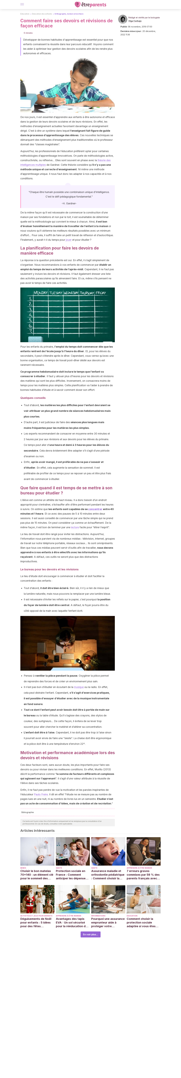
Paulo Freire (41, 794)
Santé (59, 868)
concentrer (95, 509)
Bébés (23, 868)
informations (98, 916)
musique (79, 687)
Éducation (24, 14)
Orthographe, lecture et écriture (68, 14)
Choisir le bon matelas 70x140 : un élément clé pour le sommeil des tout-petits (36, 874)
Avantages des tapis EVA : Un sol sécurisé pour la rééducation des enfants (72, 922)
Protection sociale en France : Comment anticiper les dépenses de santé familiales (71, 874)
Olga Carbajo (135, 21)
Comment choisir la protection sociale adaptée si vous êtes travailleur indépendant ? (143, 922)
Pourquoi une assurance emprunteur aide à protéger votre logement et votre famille (108, 922)
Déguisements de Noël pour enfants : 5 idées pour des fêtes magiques (35, 922)
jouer (69, 239)
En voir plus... (90, 934)
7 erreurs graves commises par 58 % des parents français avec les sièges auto (143, 874)
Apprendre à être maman (139, 868)
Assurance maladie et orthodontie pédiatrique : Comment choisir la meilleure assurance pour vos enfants (107, 874)
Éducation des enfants (42, 14)
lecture (75, 527)
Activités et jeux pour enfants (36, 916)
